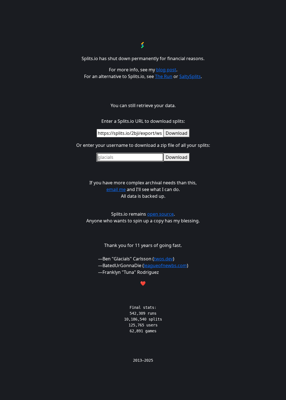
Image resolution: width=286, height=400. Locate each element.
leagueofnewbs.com (165, 265)
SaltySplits (190, 76)
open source (160, 214)
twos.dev (163, 259)
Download (176, 133)
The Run (163, 76)
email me (116, 189)
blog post (166, 70)
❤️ (143, 283)
